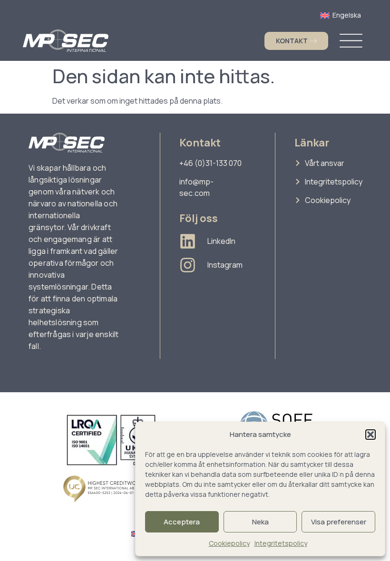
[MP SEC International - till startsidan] (65, 40)
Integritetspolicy (280, 543)
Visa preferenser (338, 522)
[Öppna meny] (351, 40)
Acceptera (182, 522)
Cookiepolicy (229, 543)
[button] (370, 434)
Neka (260, 522)
